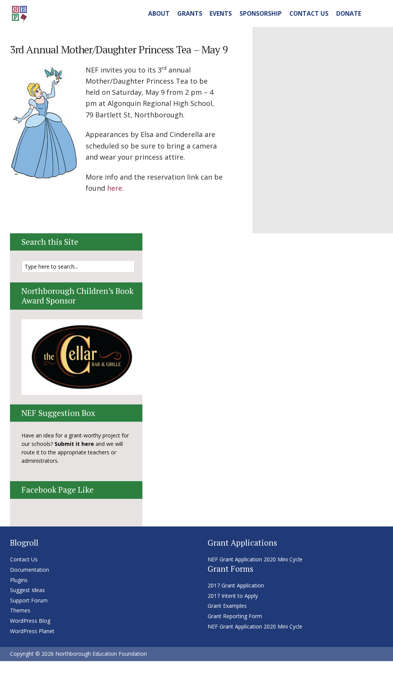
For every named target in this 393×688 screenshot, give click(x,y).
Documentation (29, 569)
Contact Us (309, 13)
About (159, 13)
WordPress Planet (32, 631)
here (114, 188)
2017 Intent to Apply (233, 595)
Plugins (19, 580)
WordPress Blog (30, 620)
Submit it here (74, 443)
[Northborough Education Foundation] (19, 12)
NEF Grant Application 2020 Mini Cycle (255, 559)
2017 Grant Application (236, 585)
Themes (20, 610)
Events (221, 13)
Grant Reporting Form (235, 616)
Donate (348, 13)
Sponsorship (260, 13)
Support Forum (29, 600)
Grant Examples (227, 605)
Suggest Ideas (27, 590)
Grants (189, 13)
